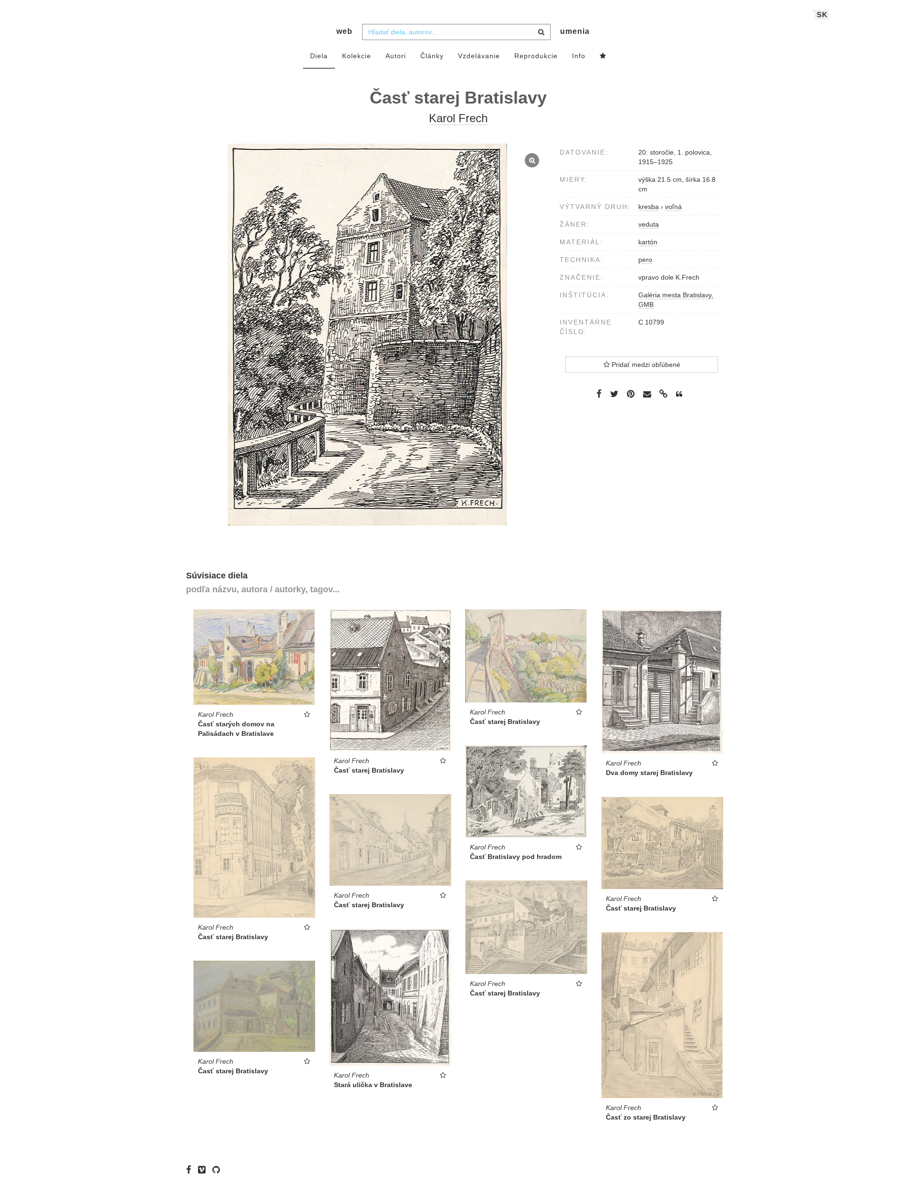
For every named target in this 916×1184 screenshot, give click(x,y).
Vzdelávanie (479, 56)
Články (432, 56)
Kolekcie (356, 56)
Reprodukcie (536, 56)
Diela (319, 56)
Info (578, 56)
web (344, 31)
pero (645, 259)
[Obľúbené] (603, 56)
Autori (395, 56)
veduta (648, 224)
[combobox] (456, 32)
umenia (575, 31)
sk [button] (822, 14)
